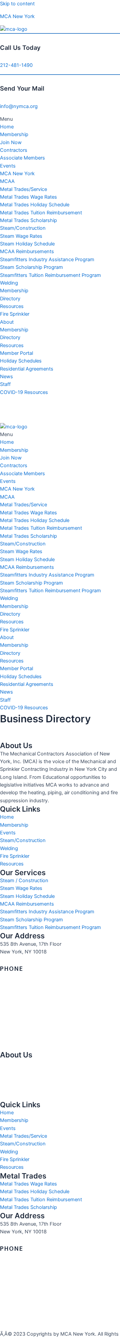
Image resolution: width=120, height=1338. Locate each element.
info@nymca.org (19, 106)
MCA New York (17, 16)
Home (7, 127)
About (7, 322)
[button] (60, 119)
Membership (14, 134)
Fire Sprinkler (14, 314)
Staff (5, 384)
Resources (12, 306)
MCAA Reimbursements (27, 251)
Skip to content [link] (17, 4)
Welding (9, 283)
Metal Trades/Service (23, 189)
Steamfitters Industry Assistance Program (47, 259)
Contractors (13, 150)
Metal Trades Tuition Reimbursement (41, 213)
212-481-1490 (16, 65)
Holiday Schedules (21, 361)
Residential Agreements (26, 369)
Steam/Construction (23, 228)
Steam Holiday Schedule (27, 244)
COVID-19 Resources (24, 392)
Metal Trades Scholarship (28, 220)
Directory (10, 299)
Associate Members (22, 158)
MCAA (7, 181)
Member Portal (16, 353)
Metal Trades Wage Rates (28, 197)
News (6, 377)
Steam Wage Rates (21, 236)
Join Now (11, 142)
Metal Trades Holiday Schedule (34, 205)
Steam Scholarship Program (31, 267)
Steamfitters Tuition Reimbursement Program (50, 275)
